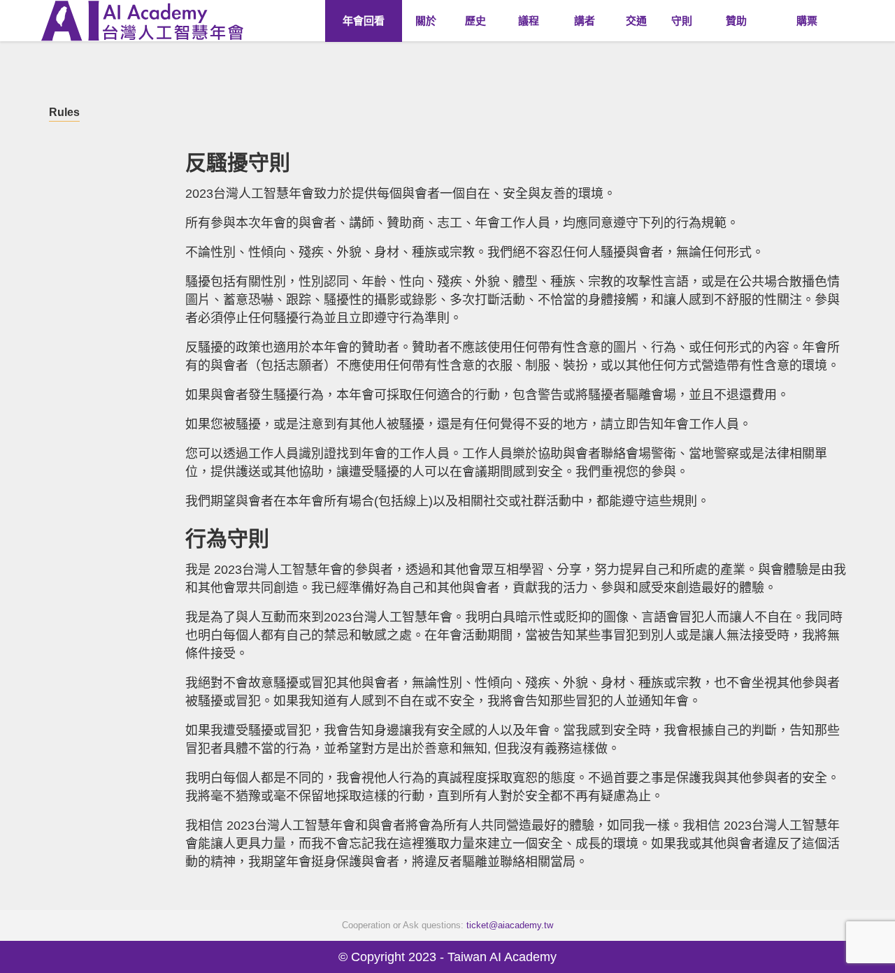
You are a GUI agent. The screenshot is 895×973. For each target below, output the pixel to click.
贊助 (736, 21)
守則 (681, 21)
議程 (528, 21)
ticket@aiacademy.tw (509, 925)
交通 (636, 21)
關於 (425, 21)
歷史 (475, 21)
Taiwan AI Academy (502, 957)
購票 (806, 21)
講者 (584, 21)
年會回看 (346, 20)
